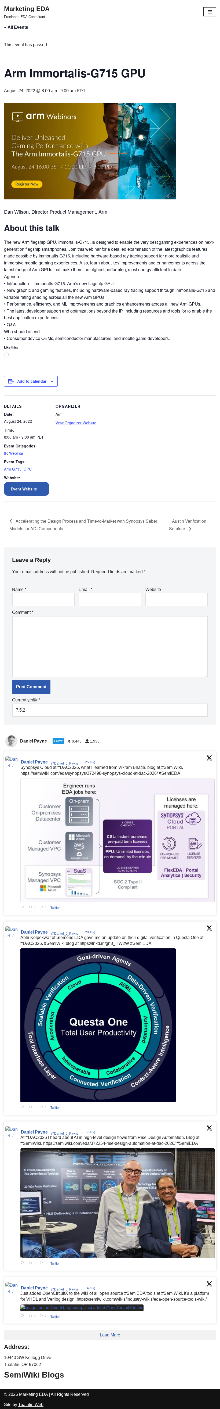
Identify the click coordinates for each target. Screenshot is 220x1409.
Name (19, 589)
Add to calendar (31, 381)
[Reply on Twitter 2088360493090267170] (23, 1316)
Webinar (16, 453)
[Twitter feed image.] (117, 840)
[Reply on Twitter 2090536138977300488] (23, 1107)
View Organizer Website (76, 422)
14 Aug (90, 1288)
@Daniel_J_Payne (65, 763)
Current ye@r (26, 700)
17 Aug (90, 1132)
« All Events (16, 27)
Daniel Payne (34, 762)
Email (85, 589)
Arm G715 (12, 469)
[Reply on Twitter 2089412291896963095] (23, 1263)
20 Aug (90, 932)
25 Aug (90, 762)
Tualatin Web (30, 1404)
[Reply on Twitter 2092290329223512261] (23, 907)
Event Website (24, 489)
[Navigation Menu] (209, 11)
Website (153, 589)
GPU (28, 469)
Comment (22, 612)
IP (5, 453)
